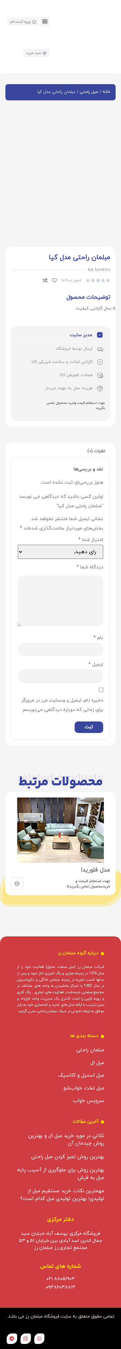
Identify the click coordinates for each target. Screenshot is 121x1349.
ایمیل (95, 664)
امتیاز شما (90, 540)
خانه (106, 92)
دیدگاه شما (90, 567)
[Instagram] (26, 1338)
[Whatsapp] (39, 1338)
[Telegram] (12, 1338)
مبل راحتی (89, 92)
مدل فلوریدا (95, 870)
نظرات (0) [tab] (96, 451)
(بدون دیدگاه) (71, 280)
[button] (45, 21)
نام (98, 638)
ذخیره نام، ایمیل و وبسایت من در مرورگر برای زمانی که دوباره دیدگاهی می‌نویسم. (62, 705)
